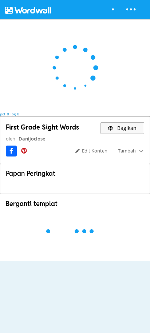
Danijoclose (32, 138)
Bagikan (126, 127)
